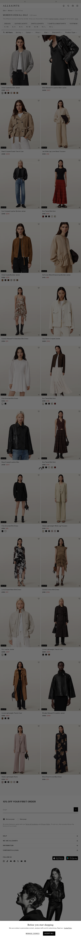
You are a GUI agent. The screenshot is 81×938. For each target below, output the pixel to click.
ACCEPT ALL (49, 933)
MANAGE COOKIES (33, 933)
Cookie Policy (68, 928)
